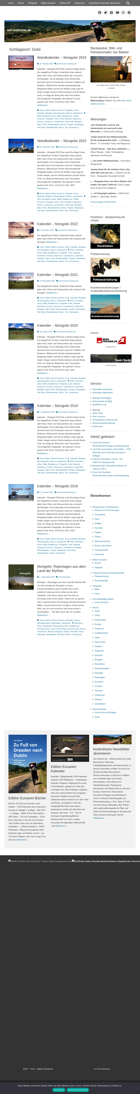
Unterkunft (99, 554)
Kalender (40, 113)
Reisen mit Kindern (103, 545)
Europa (98, 624)
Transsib (98, 690)
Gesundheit (100, 514)
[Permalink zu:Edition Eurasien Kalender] (70, 748)
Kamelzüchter (61, 629)
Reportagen (55, 623)
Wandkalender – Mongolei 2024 (61, 57)
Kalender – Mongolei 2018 (57, 486)
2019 (72, 461)
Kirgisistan (99, 650)
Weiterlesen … (43, 105)
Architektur (46, 116)
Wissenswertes (99, 709)
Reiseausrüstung (102, 541)
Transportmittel (101, 550)
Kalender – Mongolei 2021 (57, 275)
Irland (97, 637)
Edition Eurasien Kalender (63, 769)
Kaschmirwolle (73, 629)
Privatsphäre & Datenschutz (105, 420)
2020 (72, 381)
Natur (39, 124)
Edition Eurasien (48, 3)
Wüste (61, 127)
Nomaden (74, 632)
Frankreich (99, 628)
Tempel (70, 124)
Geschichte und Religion (105, 712)
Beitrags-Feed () (102, 398)
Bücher (48, 620)
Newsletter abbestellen (103, 392)
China (97, 615)
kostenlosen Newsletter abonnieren (104, 3)
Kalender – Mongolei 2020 (57, 325)
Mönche (51, 632)
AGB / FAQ (98, 413)
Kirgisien (98, 646)
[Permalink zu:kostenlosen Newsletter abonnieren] (112, 739)
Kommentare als (102, 401)
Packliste (99, 528)
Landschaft (69, 122)
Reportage (41, 634)
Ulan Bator (41, 127)
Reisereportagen (43, 623)
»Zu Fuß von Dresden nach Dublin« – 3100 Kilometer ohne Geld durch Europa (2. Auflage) (112, 452)
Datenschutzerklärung (78, 1090)
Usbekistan (100, 695)
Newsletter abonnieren (103, 389)
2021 (72, 301)
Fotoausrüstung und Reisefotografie (108, 573)
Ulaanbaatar (78, 124)
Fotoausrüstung (102, 576)
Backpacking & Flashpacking (106, 507)
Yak (66, 127)
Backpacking (58, 626)
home (11, 3)
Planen (98, 536)
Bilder (47, 110)
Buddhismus (67, 116)
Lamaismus (48, 122)
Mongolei (48, 113)
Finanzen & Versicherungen (107, 510)
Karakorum (77, 119)
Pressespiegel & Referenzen (103, 202)
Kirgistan (98, 655)
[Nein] (136, 1088)
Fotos (76, 110)
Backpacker (47, 626)
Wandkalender (52, 127)
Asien (42, 110)
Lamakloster (59, 122)
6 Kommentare (64, 577)
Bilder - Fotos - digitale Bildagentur (38, 1069)
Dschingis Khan (43, 629)
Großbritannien (101, 633)
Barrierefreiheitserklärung (104, 423)
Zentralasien (78, 113)
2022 (72, 250)
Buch (67, 626)
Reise (81, 632)
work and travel (101, 602)
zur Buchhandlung (102, 1069)
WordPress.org (99, 404)
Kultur (97, 717)
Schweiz (98, 686)
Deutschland (100, 620)
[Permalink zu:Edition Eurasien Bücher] (27, 764)
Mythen (66, 632)
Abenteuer (78, 623)
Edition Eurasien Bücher (27, 798)
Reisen (21, 3)
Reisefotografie (59, 113)
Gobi (62, 119)
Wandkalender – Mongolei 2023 (61, 141)
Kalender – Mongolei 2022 (57, 224)
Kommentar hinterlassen (66, 64)
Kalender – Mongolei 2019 (57, 406)
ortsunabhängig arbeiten (103, 599)
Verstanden (59, 1090)
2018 (72, 542)
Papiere (98, 532)
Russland (99, 681)
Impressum (80, 3)
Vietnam (98, 699)
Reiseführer (100, 664)
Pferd (44, 124)
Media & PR (65, 3)
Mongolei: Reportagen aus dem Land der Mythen (61, 568)
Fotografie (32, 3)
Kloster (40, 122)
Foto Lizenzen (99, 416)
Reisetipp (99, 673)
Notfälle (98, 523)
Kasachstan (100, 642)
